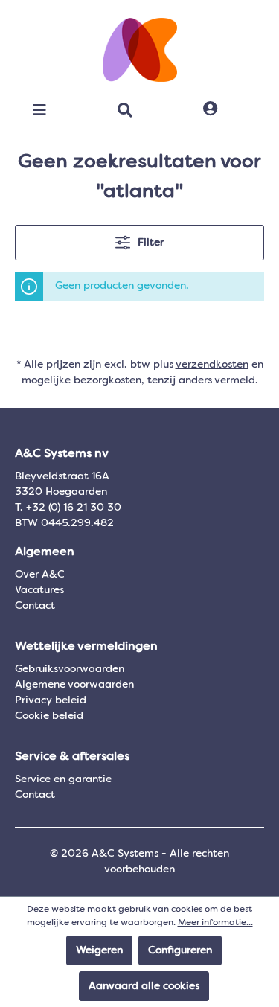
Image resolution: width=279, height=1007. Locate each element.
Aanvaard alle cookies (144, 986)
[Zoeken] (125, 110)
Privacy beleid (50, 700)
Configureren (180, 950)
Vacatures (39, 590)
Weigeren (99, 950)
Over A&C (40, 574)
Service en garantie (63, 779)
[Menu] (39, 110)
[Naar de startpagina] (139, 50)
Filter (149, 242)
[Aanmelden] (210, 109)
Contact (35, 606)
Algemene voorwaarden (74, 685)
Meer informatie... (215, 922)
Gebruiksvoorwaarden (69, 669)
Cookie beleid (49, 716)
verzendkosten (212, 364)
